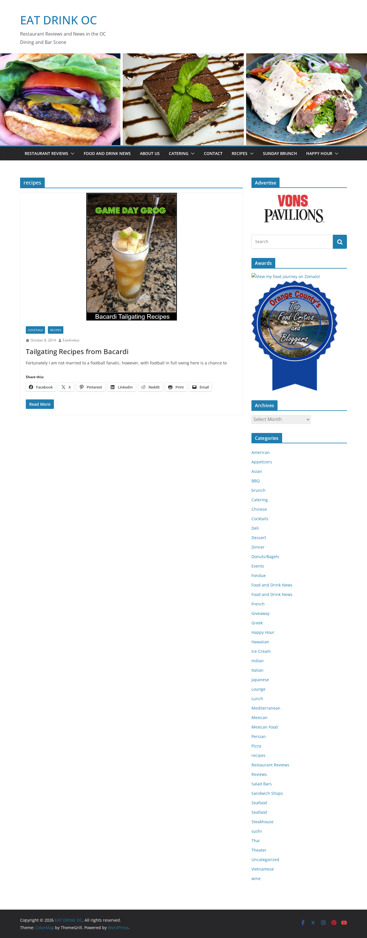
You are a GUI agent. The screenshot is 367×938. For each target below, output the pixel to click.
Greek (257, 623)
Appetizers (261, 462)
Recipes (239, 153)
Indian (257, 660)
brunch (258, 490)
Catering (178, 153)
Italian (257, 670)
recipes (55, 330)
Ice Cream (261, 651)
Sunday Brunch (280, 153)
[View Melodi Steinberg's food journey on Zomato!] (285, 276)
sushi (256, 831)
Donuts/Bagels (265, 556)
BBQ (255, 480)
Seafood (259, 802)
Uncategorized (265, 859)
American (260, 452)
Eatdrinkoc (71, 340)
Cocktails (35, 330)
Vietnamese (262, 869)
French (258, 604)
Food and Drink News (107, 153)
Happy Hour (319, 153)
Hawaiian (260, 641)
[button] (71, 153)
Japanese (260, 679)
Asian (256, 471)
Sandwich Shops (267, 793)
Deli (255, 528)
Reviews (259, 774)
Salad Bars (261, 783)
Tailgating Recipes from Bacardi (77, 351)
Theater (258, 850)
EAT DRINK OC (58, 20)
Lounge (258, 689)
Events (257, 566)
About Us (150, 153)
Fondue (258, 575)
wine (256, 878)
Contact (213, 153)
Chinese (259, 509)
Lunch (257, 698)
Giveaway (260, 613)
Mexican (259, 717)
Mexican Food (264, 727)
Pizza (256, 746)
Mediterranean (265, 708)
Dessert (258, 537)
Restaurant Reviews (46, 153)
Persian (258, 736)
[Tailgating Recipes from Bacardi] (131, 257)
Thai (255, 840)
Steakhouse (262, 821)
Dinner (258, 547)
